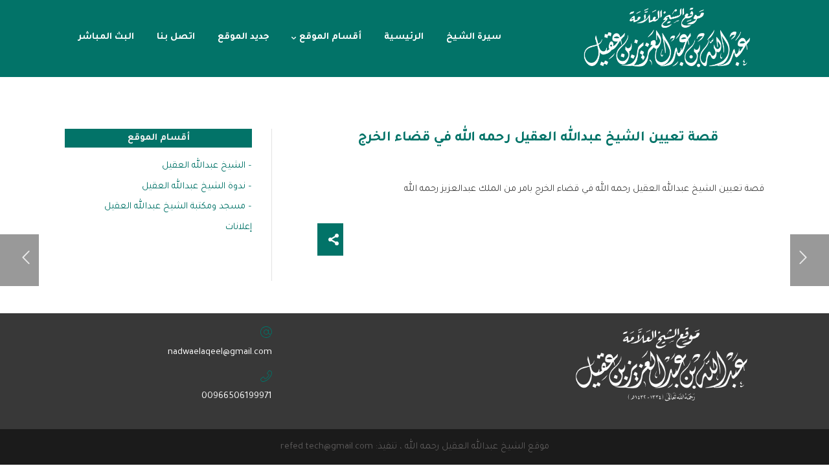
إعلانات (238, 227)
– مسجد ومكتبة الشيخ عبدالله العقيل (178, 207)
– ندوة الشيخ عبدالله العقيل (197, 187)
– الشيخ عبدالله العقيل (207, 166)
